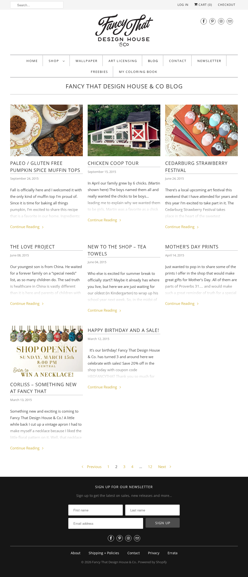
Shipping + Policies (104, 553)
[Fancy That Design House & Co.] (124, 31)
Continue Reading (25, 226)
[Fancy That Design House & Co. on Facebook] (204, 21)
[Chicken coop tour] (124, 130)
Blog (153, 61)
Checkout (226, 5)
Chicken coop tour (113, 163)
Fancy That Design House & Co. (114, 562)
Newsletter (209, 61)
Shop (54, 61)
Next (162, 466)
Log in (183, 5)
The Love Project (32, 247)
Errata (173, 553)
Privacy (153, 553)
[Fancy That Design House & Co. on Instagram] (221, 21)
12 (150, 466)
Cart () (205, 5)
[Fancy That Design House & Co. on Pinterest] (212, 21)
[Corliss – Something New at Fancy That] (46, 351)
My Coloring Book (138, 71)
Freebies (99, 71)
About (75, 553)
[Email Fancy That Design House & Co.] (230, 21)
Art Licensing (122, 61)
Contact (177, 61)
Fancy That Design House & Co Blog (124, 86)
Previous (93, 466)
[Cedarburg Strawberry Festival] (201, 130)
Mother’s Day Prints (191, 247)
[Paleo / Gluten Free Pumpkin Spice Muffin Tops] (46, 130)
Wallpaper (87, 61)
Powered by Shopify (152, 562)
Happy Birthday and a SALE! (123, 330)
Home (32, 61)
